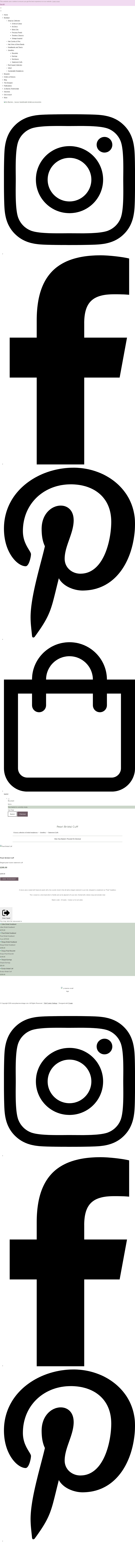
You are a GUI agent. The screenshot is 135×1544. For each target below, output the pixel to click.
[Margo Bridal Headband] (8, 942)
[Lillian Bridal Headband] (8, 924)
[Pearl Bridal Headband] (8, 933)
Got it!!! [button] (2, 4)
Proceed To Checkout (74, 839)
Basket (12, 814)
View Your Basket (60, 839)
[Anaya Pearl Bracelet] (7, 951)
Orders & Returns (9, 77)
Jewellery (11, 50)
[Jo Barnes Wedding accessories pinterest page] (69, 639)
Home (6, 15)
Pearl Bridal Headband (7, 936)
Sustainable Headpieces (16, 71)
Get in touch (8, 94)
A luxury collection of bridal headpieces (25, 832)
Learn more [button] (56, 1)
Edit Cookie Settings (50, 1003)
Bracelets (15, 53)
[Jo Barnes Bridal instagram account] (69, 254)
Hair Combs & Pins (14, 41)
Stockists (7, 91)
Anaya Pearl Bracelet (7, 954)
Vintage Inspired (17, 38)
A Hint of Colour (17, 23)
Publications (8, 86)
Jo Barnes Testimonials (11, 89)
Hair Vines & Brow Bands (16, 44)
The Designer (8, 83)
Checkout (22, 814)
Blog (5, 80)
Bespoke (7, 74)
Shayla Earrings (5, 962)
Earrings (14, 56)
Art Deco (15, 26)
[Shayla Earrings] (6, 960)
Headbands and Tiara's (15, 47)
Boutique (7, 18)
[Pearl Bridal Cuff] (3, 852)
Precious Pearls (17, 32)
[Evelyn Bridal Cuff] (6, 968)
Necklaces (15, 59)
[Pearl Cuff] (18, 852)
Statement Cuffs (17, 62)
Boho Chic (15, 29)
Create (70, 1003)
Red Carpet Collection (15, 65)
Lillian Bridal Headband (7, 927)
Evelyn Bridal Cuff (6, 971)
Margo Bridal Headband (7, 945)
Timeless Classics (18, 35)
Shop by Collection (14, 20)
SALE (10, 68)
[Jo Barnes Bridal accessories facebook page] (69, 464)
